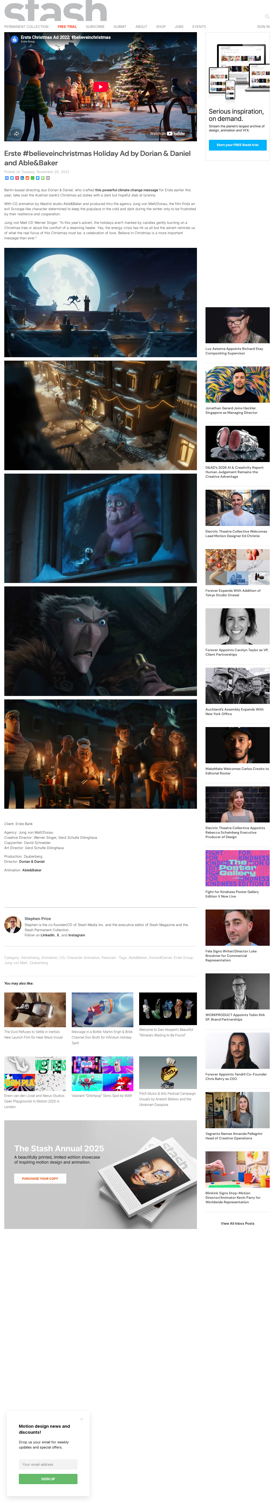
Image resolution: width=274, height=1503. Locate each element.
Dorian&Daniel (160, 957)
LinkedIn (48, 935)
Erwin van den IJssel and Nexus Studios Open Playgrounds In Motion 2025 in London (34, 1101)
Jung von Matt (15, 963)
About (141, 26)
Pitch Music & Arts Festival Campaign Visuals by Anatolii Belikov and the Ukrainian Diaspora (167, 1099)
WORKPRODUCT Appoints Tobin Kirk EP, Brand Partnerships (235, 1017)
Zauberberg (38, 963)
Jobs (179, 26)
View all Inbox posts (238, 1223)
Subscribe (95, 26)
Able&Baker (32, 870)
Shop (161, 26)
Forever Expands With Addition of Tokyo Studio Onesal (233, 592)
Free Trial (67, 26)
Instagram (76, 935)
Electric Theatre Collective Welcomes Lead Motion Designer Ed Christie (236, 533)
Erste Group (183, 957)
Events (199, 26)
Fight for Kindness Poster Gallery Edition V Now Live (232, 894)
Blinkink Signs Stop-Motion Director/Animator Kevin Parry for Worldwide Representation (233, 1197)
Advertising (30, 957)
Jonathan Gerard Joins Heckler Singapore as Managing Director (232, 410)
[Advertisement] (238, 236)
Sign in (263, 26)
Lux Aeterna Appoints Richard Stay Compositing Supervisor (234, 350)
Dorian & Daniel (32, 861)
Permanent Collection (26, 26)
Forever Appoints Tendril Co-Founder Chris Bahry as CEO (236, 1076)
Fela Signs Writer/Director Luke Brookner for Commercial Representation (231, 955)
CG (62, 957)
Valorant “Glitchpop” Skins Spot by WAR (102, 1095)
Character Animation (83, 957)
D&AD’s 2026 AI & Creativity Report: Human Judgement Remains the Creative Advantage (235, 472)
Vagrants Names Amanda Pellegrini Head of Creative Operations (234, 1135)
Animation (49, 957)
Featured (109, 957)
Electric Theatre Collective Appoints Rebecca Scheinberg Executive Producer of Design (235, 832)
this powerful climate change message (126, 190)
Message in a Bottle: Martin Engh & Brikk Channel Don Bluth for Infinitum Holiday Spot (102, 1037)
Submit (120, 26)
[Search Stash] (266, 16)
